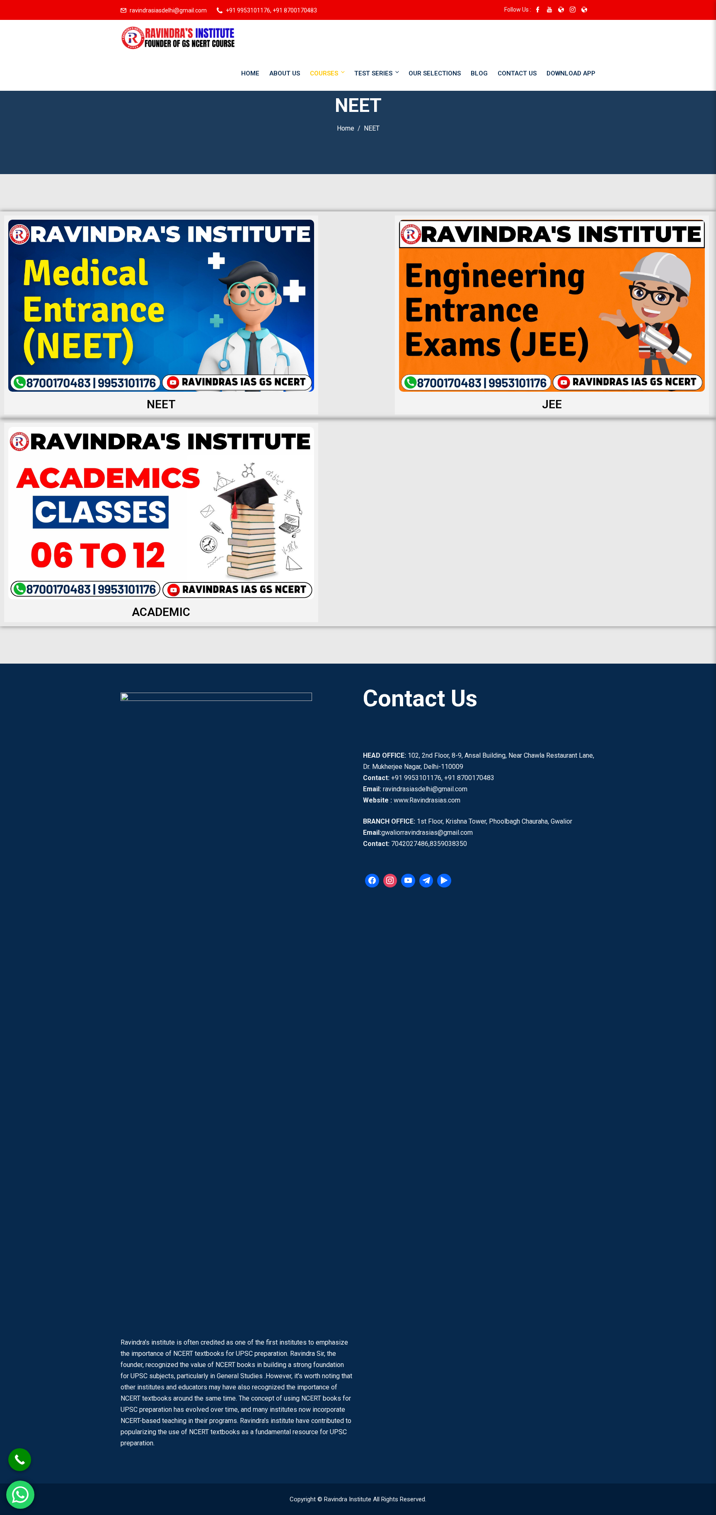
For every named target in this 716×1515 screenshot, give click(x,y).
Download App (571, 73)
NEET (161, 404)
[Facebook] (372, 881)
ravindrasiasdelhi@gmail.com (168, 10)
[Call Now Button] (19, 1459)
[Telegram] (426, 881)
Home (250, 73)
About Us (284, 73)
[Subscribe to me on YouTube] (549, 10)
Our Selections (435, 73)
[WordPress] (408, 881)
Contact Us (517, 73)
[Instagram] (390, 881)
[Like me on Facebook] (538, 10)
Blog (479, 73)
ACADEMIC (161, 612)
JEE (552, 404)
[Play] (444, 881)
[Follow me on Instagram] (573, 10)
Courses (324, 73)
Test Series (373, 73)
